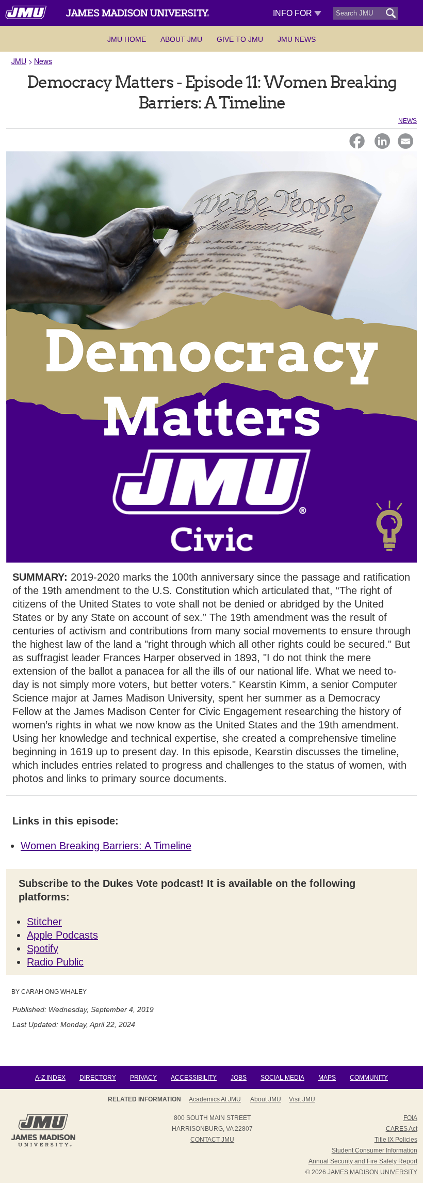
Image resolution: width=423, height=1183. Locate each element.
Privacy (143, 1077)
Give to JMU (240, 39)
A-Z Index (50, 1077)
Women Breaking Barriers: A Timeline (106, 845)
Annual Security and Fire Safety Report (362, 1161)
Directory (97, 1077)
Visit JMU (302, 1099)
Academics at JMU (215, 1099)
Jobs (239, 1077)
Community (369, 1077)
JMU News (297, 39)
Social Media (282, 1077)
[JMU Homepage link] (43, 1145)
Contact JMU (212, 1139)
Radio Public (55, 962)
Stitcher (44, 921)
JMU (18, 61)
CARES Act (401, 1128)
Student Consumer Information (374, 1150)
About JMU (181, 39)
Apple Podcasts (62, 935)
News (43, 61)
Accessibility (194, 1077)
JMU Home (126, 39)
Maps (327, 1077)
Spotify (42, 948)
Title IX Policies (396, 1139)
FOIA (410, 1118)
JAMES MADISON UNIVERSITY (372, 1172)
